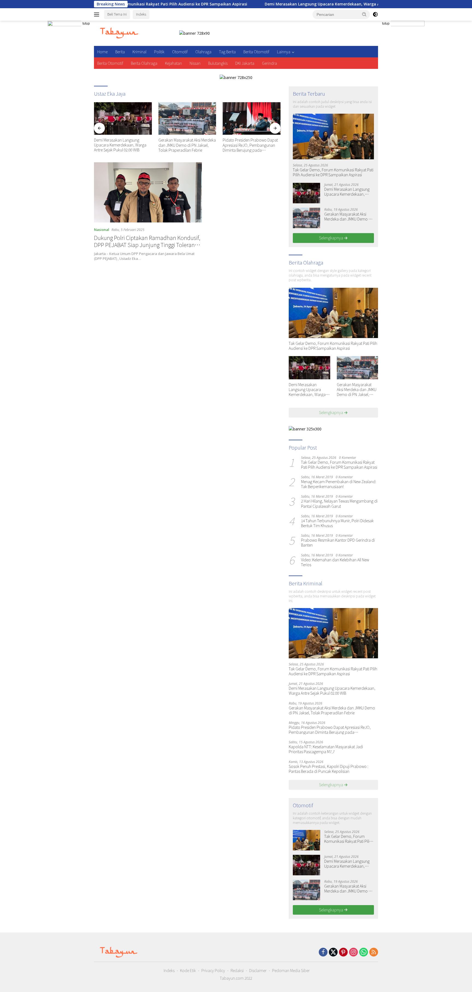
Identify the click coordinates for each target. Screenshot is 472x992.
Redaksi (237, 970)
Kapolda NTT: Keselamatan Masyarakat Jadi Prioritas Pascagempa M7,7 (326, 749)
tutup (86, 23)
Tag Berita (227, 51)
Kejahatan (173, 63)
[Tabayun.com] (119, 33)
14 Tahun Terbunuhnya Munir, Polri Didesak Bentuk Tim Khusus (337, 523)
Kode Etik (188, 970)
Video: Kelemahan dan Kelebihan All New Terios (335, 562)
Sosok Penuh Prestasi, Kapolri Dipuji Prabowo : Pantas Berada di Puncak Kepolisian (328, 769)
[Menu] (97, 14)
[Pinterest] (343, 952)
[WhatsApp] (363, 952)
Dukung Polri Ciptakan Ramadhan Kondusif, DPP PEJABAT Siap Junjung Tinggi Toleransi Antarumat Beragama (147, 245)
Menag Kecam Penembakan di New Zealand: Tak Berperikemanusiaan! (338, 484)
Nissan (195, 63)
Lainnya (283, 51)
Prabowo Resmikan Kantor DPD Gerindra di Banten (338, 542)
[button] (364, 14)
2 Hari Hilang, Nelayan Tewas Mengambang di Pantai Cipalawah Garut (339, 503)
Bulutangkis (218, 63)
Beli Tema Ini (117, 14)
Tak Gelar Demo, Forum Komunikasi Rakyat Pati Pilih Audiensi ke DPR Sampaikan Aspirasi (333, 172)
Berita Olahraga (144, 63)
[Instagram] (353, 952)
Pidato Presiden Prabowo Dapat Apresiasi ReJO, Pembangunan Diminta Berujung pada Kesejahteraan (250, 144)
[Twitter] (333, 952)
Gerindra (269, 63)
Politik (159, 51)
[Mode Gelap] (375, 14)
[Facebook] (323, 952)
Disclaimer (258, 970)
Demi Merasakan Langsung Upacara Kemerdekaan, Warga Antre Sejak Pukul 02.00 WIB (310, 4)
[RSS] (373, 952)
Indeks (141, 14)
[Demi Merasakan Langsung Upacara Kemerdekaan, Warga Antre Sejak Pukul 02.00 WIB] (123, 118)
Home (102, 51)
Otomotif (180, 51)
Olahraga (203, 51)
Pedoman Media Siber (291, 970)
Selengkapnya (331, 237)
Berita (120, 51)
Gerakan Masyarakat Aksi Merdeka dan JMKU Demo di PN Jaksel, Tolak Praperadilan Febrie (187, 144)
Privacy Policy (213, 970)
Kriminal (139, 51)
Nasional (101, 229)
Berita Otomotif (256, 51)
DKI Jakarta (244, 63)
